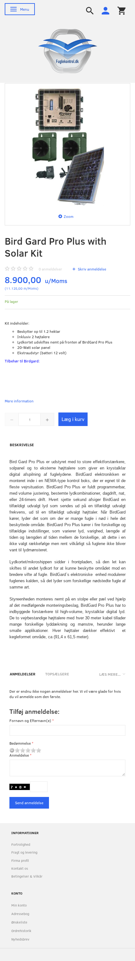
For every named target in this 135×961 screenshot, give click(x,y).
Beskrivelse (22, 444)
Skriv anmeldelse (91, 268)
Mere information (19, 400)
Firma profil (20, 860)
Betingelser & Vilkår (26, 876)
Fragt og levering (24, 852)
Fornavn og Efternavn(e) (30, 720)
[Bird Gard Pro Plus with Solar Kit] (67, 146)
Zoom (68, 216)
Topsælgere (57, 673)
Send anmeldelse (29, 802)
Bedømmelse (20, 743)
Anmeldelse (19, 755)
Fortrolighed (20, 844)
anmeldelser (50, 268)
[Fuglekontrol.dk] (63, 50)
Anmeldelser (22, 673)
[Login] (105, 10)
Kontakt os (19, 868)
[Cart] (121, 10)
